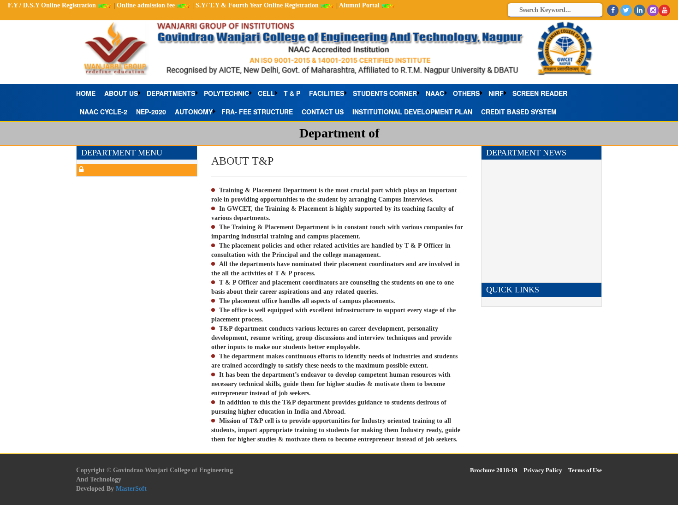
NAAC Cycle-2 (103, 111)
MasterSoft (131, 488)
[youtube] (664, 10)
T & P (292, 93)
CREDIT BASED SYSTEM (519, 111)
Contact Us (323, 111)
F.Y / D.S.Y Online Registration (53, 5)
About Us (121, 93)
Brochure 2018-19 (493, 470)
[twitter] (626, 10)
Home (85, 93)
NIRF (496, 93)
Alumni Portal (360, 5)
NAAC (435, 93)
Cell (266, 93)
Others (466, 93)
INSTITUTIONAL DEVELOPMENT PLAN (412, 111)
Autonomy (194, 111)
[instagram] (653, 10)
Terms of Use (585, 470)
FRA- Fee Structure (257, 111)
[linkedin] (639, 10)
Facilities (326, 93)
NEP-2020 (151, 111)
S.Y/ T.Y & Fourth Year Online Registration (258, 5)
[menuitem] (88, 93)
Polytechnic (226, 93)
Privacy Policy (542, 470)
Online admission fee (147, 5)
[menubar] (339, 102)
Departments (171, 93)
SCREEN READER (539, 93)
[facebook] (613, 10)
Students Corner (385, 93)
